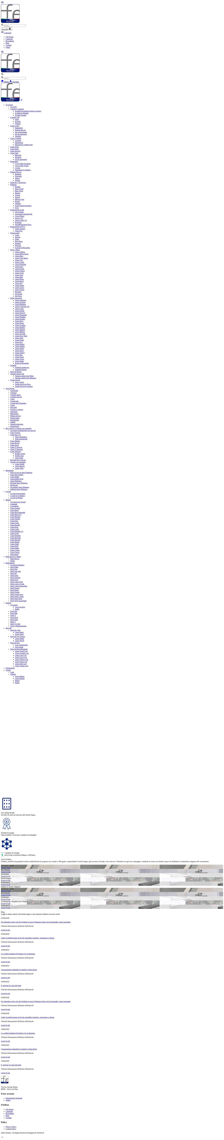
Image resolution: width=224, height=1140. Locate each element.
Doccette (13, 407)
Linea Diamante (21, 315)
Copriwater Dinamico (18, 403)
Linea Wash (19, 361)
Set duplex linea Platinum (19, 487)
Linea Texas (19, 359)
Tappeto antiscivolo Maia (24, 376)
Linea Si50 (14, 546)
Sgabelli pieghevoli (22, 367)
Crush (12, 405)
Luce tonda (19, 647)
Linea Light (14, 529)
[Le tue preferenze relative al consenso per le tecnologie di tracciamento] (2, 855)
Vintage (18, 124)
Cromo (17, 168)
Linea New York (21, 336)
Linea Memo (19, 676)
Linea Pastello (15, 536)
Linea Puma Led (21, 662)
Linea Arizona (20, 302)
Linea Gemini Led (21, 653)
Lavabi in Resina (16, 498)
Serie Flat (13, 569)
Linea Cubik (19, 262)
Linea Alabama (20, 300)
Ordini (8, 1100)
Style (17, 208)
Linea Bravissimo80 (17, 512)
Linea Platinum (15, 481)
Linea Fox (19, 231)
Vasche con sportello (17, 462)
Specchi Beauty (16, 372)
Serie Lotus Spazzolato (18, 586)
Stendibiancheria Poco (23, 225)
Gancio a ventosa (16, 410)
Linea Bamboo (20, 304)
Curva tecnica (20, 607)
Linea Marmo (20, 330)
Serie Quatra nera (16, 594)
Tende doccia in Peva (23, 384)
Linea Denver (20, 313)
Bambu (17, 187)
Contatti (8, 45)
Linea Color (14, 126)
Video (8, 47)
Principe (18, 246)
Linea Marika (20, 328)
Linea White (19, 639)
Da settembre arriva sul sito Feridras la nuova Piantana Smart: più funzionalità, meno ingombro (36, 922)
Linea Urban (15, 550)
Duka (17, 239)
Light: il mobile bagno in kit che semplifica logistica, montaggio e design (27, 938)
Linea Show (19, 351)
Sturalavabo (14, 426)
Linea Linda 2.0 (21, 220)
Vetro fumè (19, 458)
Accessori (9, 105)
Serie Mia (13, 613)
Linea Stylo (14, 445)
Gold (12, 672)
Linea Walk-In (15, 452)
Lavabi (8, 491)
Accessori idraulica (17, 565)
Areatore (13, 393)
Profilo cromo (20, 454)
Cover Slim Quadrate (23, 164)
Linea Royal (14, 443)
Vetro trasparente (21, 439)
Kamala (18, 122)
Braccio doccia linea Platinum (21, 473)
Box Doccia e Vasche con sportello (18, 428)
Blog (7, 43)
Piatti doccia (14, 559)
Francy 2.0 (19, 218)
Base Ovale (19, 189)
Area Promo (10, 388)
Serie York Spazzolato (18, 601)
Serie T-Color (15, 624)
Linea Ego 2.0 (15, 435)
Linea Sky (19, 283)
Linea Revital (15, 540)
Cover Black (19, 216)
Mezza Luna (19, 199)
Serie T (13, 622)
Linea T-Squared (16, 449)
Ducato (17, 237)
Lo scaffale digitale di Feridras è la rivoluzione (18, 954)
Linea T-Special (16, 447)
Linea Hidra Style (16, 479)
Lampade (13, 504)
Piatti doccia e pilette (13, 557)
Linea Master (15, 441)
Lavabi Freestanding (17, 494)
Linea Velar (19, 468)
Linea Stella (14, 548)
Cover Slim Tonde (21, 166)
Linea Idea (19, 277)
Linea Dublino (20, 317)
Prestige (18, 243)
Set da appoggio (21, 134)
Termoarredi (10, 668)
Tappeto (18, 136)
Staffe (17, 609)
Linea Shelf (14, 544)
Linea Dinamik (20, 265)
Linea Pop (19, 342)
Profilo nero (19, 456)
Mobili (8, 500)
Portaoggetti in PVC (17, 227)
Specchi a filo (15, 630)
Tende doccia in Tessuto (24, 386)
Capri (17, 235)
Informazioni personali (14, 1098)
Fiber (17, 119)
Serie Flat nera (15, 571)
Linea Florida (20, 319)
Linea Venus (14, 552)
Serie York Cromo (17, 597)
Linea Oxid (14, 534)
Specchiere (14, 555)
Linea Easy (19, 267)
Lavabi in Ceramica (17, 496)
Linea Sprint (19, 286)
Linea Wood (19, 641)
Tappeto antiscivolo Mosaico (25, 378)
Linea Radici (19, 344)
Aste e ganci (19, 382)
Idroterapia (10, 470)
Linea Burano (15, 517)
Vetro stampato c (21, 437)
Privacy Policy (11, 1127)
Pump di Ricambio (22, 363)
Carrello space (15, 395)
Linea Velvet (19, 290)
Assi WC (13, 107)
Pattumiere (19, 128)
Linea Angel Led (21, 651)
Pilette (12, 561)
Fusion (17, 197)
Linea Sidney (20, 353)
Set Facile (18, 294)
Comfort (18, 141)
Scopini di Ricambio (22, 248)
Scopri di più (5, 868)
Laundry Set (14, 117)
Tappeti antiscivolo (17, 374)
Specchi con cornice (17, 636)
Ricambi (18, 292)
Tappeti (13, 674)
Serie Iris (13, 573)
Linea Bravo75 (15, 515)
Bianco (17, 193)
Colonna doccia (16, 397)
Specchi (8, 628)
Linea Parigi (19, 340)
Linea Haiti (14, 149)
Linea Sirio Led (20, 664)
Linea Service (15, 151)
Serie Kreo (14, 580)
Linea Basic (19, 632)
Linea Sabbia (20, 346)
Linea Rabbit (19, 679)
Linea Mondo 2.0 (16, 531)
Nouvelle (18, 176)
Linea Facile (19, 269)
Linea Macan (20, 466)
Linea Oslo (19, 338)
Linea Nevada (20, 334)
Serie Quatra (14, 592)
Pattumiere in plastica (23, 170)
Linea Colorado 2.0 (22, 307)
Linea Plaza (19, 279)
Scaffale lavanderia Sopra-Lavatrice (28, 111)
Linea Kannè (15, 525)
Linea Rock (19, 281)
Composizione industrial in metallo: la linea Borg (19, 970)
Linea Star (19, 355)
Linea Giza (19, 275)
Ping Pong (19, 241)
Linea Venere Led (21, 666)
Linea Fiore (14, 147)
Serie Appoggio (16, 298)
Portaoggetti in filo (17, 210)
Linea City (19, 260)
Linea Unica (19, 288)
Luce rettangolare (21, 645)
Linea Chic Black (21, 258)
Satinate (18, 204)
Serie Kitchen (15, 578)
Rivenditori (10, 41)
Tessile (8, 670)
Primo (17, 683)
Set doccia (14, 485)
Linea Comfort (15, 138)
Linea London (20, 325)
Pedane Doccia (15, 172)
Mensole (18, 155)
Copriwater (14, 401)
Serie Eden (14, 567)
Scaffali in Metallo (21, 113)
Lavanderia (14, 506)
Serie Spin (14, 620)
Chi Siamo (9, 37)
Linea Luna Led (21, 658)
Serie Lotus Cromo (17, 584)
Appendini (14, 391)
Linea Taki (14, 153)
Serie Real (14, 618)
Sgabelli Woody (21, 370)
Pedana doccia (20, 130)
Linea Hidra (14, 477)
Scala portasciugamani (23, 206)
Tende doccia (15, 380)
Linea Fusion (20, 271)
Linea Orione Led (21, 660)
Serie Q (13, 615)
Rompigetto (14, 420)
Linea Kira (14, 527)
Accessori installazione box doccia (23, 431)
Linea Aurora (15, 433)
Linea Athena (20, 252)
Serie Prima (14, 590)
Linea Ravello (15, 538)
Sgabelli (13, 365)
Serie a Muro (15, 250)
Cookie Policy (11, 1129)
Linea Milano (20, 332)
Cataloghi (9, 39)
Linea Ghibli (19, 464)
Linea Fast (14, 521)
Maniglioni (19, 143)
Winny (17, 178)
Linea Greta (14, 523)
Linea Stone (19, 357)
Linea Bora (19, 256)
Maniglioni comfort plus (24, 145)
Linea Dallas (19, 311)
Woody (17, 180)
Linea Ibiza (19, 321)
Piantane (18, 157)
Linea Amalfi (15, 508)
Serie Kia (13, 611)
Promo (17, 201)
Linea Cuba (19, 309)
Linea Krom (19, 323)
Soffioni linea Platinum (18, 489)
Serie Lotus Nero (16, 582)
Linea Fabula (15, 519)
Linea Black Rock (21, 254)
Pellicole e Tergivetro (18, 183)
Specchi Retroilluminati (19, 649)
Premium (18, 222)
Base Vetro (19, 191)
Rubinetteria (10, 563)
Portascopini (14, 233)
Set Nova (18, 296)
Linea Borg (14, 510)
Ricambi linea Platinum (18, 483)
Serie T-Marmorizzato (18, 626)
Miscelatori (14, 414)
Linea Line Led (20, 655)
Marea (17, 681)
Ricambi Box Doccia (18, 460)
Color (12, 399)
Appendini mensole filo (23, 214)
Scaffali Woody (20, 115)
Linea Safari (19, 349)
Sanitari (8, 603)
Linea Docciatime (16, 475)
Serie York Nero (16, 599)
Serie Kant (14, 576)
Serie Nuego (14, 588)
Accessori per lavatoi (18, 502)
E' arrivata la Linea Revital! (11, 986)
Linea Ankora (20, 229)
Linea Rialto (14, 542)
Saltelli (12, 422)
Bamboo (18, 174)
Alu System (19, 212)
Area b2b (6, 28)
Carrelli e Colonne (17, 109)
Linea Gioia (19, 273)
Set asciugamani (21, 132)
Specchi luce (15, 643)
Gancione (13, 412)
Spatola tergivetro (16, 424)
